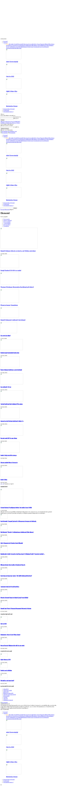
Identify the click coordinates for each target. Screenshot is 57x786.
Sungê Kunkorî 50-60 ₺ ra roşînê (11, 270)
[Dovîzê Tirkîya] (12, 476)
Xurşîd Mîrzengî (17, 48)
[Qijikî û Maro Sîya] (13, 88)
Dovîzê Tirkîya (4, 479)
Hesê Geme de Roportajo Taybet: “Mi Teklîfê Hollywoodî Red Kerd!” (16, 576)
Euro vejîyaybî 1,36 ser (6, 387)
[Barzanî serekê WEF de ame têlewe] (12, 435)
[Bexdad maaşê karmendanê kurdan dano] (12, 349)
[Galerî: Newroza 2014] (4, 656)
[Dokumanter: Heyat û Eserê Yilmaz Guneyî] (4, 631)
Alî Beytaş (18, 44)
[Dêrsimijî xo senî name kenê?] (4, 677)
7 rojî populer (7, 223)
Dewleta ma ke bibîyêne (6, 670)
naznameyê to (17, 117)
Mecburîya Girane (12, 106)
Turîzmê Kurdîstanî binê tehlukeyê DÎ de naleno (12, 404)
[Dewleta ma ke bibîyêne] (4, 667)
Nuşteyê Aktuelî (7, 220)
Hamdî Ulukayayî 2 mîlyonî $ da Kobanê (13, 320)
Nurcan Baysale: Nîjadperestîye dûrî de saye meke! (12, 645)
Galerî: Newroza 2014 (6, 659)
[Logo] (4, 132)
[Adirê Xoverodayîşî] (13, 58)
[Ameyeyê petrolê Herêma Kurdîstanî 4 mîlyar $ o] (10, 418)
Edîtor (50, 44)
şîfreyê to (15, 118)
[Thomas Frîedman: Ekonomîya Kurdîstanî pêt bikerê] (10, 284)
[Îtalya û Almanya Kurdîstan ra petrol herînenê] (10, 366)
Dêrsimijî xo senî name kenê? (7, 680)
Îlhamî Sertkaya (45, 45)
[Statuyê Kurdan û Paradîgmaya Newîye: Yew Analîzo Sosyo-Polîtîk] (12, 504)
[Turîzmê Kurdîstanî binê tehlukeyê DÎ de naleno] (12, 401)
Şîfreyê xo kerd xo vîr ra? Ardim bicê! (10, 121)
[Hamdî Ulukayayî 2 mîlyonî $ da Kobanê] (10, 317)
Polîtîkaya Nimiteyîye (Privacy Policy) (10, 123)
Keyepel (5, 41)
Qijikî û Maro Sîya (11, 91)
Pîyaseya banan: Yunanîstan (9, 305)
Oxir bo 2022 (10, 76)
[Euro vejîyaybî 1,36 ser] (12, 384)
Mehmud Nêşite (26, 47)
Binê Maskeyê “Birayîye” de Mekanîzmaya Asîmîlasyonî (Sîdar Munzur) (17, 532)
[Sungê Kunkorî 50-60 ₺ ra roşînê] (10, 267)
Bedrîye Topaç (36, 44)
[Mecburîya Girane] (13, 103)
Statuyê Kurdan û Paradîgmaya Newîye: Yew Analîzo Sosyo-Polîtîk (16, 507)
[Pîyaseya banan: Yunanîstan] (10, 302)
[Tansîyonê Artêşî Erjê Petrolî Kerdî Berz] (4, 583)
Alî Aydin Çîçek (12, 44)
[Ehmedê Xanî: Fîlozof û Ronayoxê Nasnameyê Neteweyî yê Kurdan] (4, 605)
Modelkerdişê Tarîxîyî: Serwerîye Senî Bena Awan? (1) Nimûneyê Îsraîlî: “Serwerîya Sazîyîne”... (23, 554)
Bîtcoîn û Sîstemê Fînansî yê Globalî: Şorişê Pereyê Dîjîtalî (14, 597)
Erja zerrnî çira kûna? (6, 335)
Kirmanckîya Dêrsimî (9, 109)
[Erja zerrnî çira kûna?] (9, 332)
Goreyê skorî (6, 224)
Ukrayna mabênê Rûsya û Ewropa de (9, 462)
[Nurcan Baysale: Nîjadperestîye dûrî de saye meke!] (4, 642)
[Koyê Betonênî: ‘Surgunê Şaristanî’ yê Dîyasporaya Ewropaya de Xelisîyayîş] (4, 518)
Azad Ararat (29, 44)
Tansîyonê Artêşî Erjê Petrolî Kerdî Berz (10, 587)
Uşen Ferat (42, 47)
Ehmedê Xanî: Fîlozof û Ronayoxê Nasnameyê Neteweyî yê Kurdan (16, 608)
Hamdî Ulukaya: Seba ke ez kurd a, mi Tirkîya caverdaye (18, 251)
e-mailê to (16, 127)
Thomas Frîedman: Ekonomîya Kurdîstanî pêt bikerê (17, 287)
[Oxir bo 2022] (13, 73)
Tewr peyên (6, 219)
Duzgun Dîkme (44, 44)
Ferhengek (6, 110)
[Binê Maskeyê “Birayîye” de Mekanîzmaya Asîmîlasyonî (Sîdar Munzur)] (4, 529)
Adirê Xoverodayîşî (12, 61)
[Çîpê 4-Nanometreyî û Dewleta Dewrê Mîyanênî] (4, 540)
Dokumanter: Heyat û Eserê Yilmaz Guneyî (10, 635)
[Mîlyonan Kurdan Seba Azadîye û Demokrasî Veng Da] (4, 562)
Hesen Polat (18, 45)
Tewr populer (7, 222)
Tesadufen (6, 226)
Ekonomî (7, 209)
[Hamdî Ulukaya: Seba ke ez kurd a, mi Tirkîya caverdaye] (19, 248)
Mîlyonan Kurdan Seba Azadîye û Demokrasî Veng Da (13, 565)
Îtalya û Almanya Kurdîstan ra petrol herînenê (11, 370)
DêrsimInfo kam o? (8, 111)
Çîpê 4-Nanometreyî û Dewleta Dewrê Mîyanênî (12, 543)
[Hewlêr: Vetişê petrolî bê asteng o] (10, 452)
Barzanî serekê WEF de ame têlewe (9, 438)
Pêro (7, 44)
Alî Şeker (23, 44)
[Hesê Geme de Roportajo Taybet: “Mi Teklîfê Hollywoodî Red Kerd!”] (4, 572)
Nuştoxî (5, 42)
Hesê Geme (12, 45)
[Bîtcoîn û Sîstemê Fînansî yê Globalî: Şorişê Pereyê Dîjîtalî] (4, 594)
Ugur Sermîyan (34, 47)
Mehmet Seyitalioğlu (16, 47)
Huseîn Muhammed (27, 45)
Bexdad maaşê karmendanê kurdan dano (10, 353)
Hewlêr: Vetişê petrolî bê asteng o (9, 455)
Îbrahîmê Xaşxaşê (36, 45)
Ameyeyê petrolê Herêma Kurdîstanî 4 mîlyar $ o (12, 421)
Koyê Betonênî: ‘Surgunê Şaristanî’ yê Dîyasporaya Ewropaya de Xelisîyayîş (18, 521)
